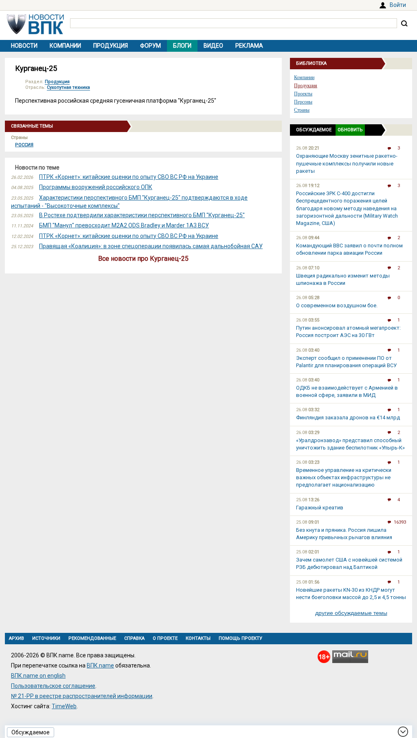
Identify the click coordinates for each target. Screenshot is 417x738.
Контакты (198, 638)
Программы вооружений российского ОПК (95, 187)
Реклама (249, 45)
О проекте (165, 638)
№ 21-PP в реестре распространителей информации (81, 696)
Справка (134, 638)
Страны (301, 110)
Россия (24, 145)
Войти (398, 5)
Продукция (110, 45)
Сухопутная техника (68, 87)
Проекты (303, 94)
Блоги (182, 45)
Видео (213, 45)
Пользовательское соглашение (53, 686)
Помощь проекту (240, 638)
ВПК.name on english (38, 675)
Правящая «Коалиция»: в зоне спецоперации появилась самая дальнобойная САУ (151, 246)
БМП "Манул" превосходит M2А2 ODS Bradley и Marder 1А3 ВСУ (124, 225)
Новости (24, 45)
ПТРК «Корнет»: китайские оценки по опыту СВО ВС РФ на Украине (128, 177)
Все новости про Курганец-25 (143, 258)
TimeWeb (64, 706)
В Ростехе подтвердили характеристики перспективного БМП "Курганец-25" (142, 215)
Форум (150, 45)
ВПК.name (100, 665)
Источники (46, 638)
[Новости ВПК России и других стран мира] (35, 32)
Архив (16, 638)
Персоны (303, 102)
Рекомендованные (92, 638)
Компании (65, 45)
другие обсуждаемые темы (351, 613)
